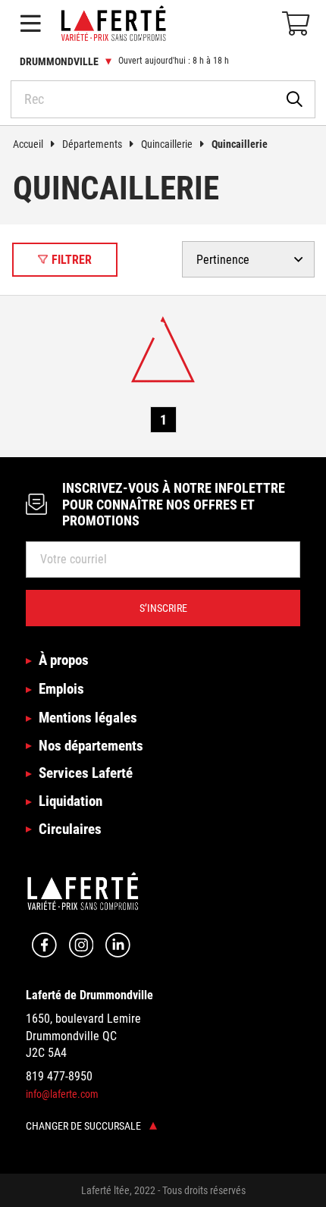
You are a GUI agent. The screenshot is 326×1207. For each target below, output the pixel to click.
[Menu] (30, 23)
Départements (92, 144)
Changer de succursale (84, 1126)
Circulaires (70, 829)
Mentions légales (88, 717)
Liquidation (70, 801)
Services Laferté (86, 773)
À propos (64, 660)
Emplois (61, 689)
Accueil (28, 144)
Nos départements (91, 745)
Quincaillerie (167, 144)
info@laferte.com (62, 1094)
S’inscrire (163, 608)
